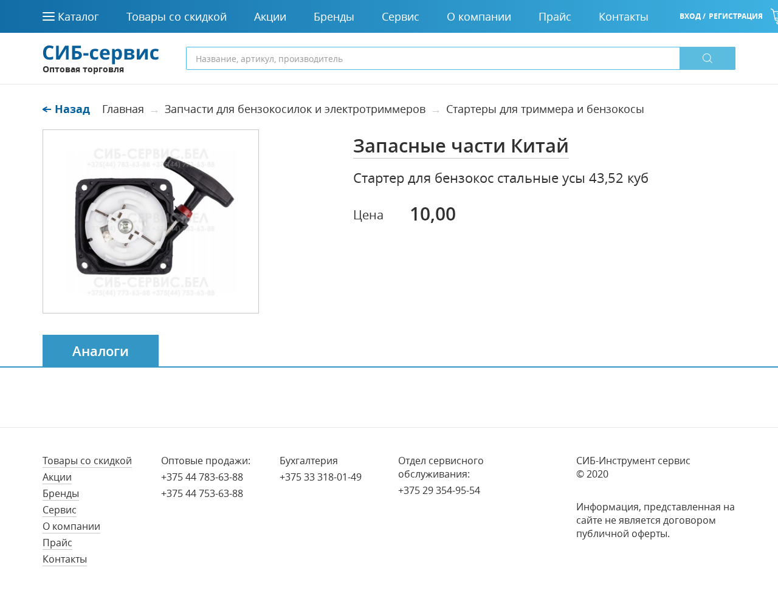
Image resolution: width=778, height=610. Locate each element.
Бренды (61, 493)
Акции (57, 477)
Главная (123, 108)
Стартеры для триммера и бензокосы (545, 108)
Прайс (57, 542)
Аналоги (100, 351)
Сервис (60, 509)
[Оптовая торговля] (101, 53)
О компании (71, 526)
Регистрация (736, 16)
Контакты (65, 559)
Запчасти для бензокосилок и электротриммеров (295, 108)
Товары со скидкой (87, 460)
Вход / (693, 16)
